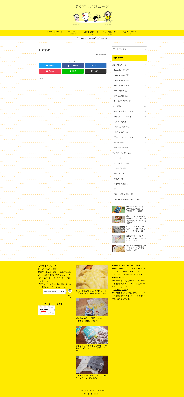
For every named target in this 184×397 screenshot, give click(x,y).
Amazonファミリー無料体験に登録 (127, 274)
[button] (95, 71)
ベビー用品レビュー (129, 106)
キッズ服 (130, 158)
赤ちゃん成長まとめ (130, 96)
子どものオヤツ (130, 173)
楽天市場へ (118, 277)
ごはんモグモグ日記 (129, 168)
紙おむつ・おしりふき (130, 116)
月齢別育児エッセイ (129, 65)
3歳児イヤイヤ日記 (130, 80)
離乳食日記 (130, 179)
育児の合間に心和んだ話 (130, 194)
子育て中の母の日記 (129, 184)
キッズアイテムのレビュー (129, 153)
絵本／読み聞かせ (130, 148)
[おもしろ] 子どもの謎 (130, 101)
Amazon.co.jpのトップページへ (126, 265)
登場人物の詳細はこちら (53, 291)
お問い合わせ (100, 390)
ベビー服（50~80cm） (130, 127)
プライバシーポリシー (86, 390)
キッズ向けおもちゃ (130, 163)
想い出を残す (130, 142)
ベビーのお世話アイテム (130, 111)
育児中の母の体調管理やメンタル (130, 199)
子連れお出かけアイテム (130, 137)
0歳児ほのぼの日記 (130, 70)
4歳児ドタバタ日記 (130, 86)
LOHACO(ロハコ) (120, 290)
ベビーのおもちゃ (130, 132)
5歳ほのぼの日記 (130, 91)
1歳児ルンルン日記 (130, 75)
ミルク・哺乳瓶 (130, 122)
